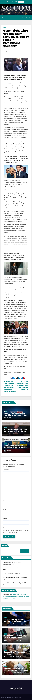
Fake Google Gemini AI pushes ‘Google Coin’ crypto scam (16, 670)
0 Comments (18, 624)
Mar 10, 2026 (8, 640)
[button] (22, 17)
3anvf (11, 697)
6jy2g (6, 697)
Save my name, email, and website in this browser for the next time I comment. (16, 531)
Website (5, 518)
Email (4, 509)
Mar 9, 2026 (8, 672)
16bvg (14, 697)
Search (4, 545)
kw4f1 (3, 697)
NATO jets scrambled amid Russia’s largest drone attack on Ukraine (22, 385)
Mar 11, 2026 (8, 624)
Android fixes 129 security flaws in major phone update (15, 638)
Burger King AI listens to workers (11, 573)
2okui (17, 697)
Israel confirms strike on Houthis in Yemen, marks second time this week (15, 415)
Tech (5, 617)
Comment (5, 469)
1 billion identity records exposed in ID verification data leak (15, 621)
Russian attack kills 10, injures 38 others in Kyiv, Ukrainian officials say (14, 447)
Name (5, 500)
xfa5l (9, 697)
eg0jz (19, 697)
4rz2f (1, 697)
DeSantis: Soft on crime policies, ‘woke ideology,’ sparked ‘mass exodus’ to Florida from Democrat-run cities (16, 596)
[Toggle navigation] (29, 17)
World (4, 27)
